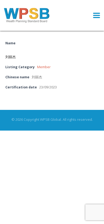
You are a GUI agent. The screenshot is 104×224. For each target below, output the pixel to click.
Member (44, 67)
